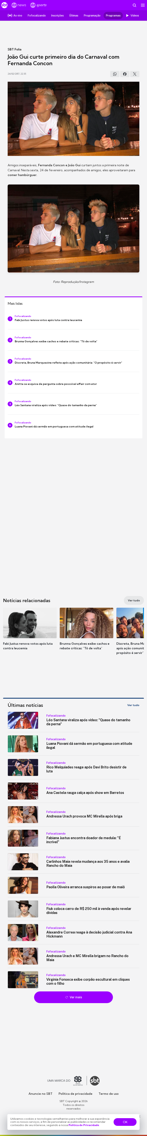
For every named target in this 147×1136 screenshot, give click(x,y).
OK (125, 1122)
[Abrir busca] (134, 5)
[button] (30, 633)
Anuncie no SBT (40, 1094)
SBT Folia (14, 49)
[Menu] (143, 5)
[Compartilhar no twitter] (134, 74)
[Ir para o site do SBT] (95, 1081)
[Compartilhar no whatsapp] (114, 74)
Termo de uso (109, 1094)
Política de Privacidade (84, 1125)
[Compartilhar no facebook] (124, 74)
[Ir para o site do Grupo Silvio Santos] (67, 1081)
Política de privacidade (75, 1094)
